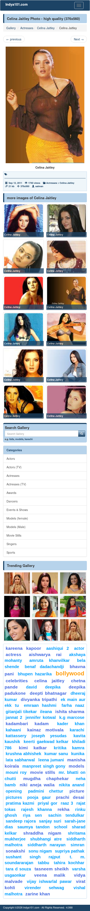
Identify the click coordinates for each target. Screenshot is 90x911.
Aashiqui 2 (57, 648)
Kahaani (13, 730)
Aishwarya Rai (45, 654)
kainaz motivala (45, 729)
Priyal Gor (47, 803)
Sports (10, 552)
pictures (14, 797)
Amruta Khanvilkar (49, 660)
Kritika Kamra (69, 748)
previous (13, 39)
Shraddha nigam (42, 833)
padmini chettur (45, 791)
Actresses (26, 28)
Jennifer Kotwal (41, 717)
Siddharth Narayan (46, 845)
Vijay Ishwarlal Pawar (49, 881)
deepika (52, 687)
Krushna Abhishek (23, 753)
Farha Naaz (73, 705)
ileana (46, 711)
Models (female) (17, 518)
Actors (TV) (14, 467)
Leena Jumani (51, 760)
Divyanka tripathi (39, 699)
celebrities (17, 680)
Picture (76, 791)
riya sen (34, 815)
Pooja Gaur (39, 797)
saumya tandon (33, 827)
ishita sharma (69, 711)
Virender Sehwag (44, 887)
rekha (63, 809)
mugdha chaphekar (45, 778)
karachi (29, 439)
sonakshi (16, 851)
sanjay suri (50, 821)
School (60, 827)
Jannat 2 (14, 717)
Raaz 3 (67, 803)
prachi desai (70, 797)
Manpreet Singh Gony (44, 766)
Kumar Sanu (56, 753)
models (19, 439)
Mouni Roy (16, 772)
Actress (13, 654)
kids (11, 439)
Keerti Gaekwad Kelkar (46, 741)
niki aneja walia (37, 784)
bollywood (70, 673)
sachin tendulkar (66, 815)
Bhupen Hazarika (35, 674)
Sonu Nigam (40, 851)
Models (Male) (16, 527)
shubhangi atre (46, 839)
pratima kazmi (20, 803)
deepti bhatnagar (48, 693)
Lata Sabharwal (20, 760)
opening (14, 791)
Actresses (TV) (16, 484)
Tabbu (43, 862)
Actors (10, 458)
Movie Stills (13, 535)
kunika (77, 753)
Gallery (11, 28)
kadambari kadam (27, 723)
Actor (79, 648)
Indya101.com (16, 4)
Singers (11, 544)
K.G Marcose (71, 717)
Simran (77, 845)
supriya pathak (69, 851)
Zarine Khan (37, 893)
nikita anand (71, 785)
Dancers (12, 501)
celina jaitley (49, 680)
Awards (11, 493)
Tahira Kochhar (69, 862)
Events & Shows (17, 510)
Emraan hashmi (40, 705)
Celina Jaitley (46, 28)
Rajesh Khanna (36, 809)
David (31, 687)
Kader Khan (70, 723)
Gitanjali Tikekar (21, 711)
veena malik (49, 875)
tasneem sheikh (52, 868)
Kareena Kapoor (23, 648)
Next (79, 39)
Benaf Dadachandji (44, 666)
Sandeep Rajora (21, 821)
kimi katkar (33, 747)
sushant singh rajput (33, 857)
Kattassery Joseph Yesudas (36, 735)
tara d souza (18, 869)
